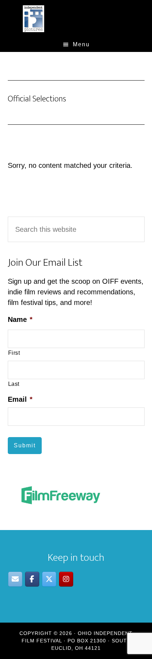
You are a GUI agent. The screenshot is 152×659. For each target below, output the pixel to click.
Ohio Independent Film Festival (76, 18)
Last (14, 384)
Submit (25, 445)
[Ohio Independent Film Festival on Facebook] (32, 579)
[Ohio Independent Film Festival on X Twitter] (49, 579)
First (14, 352)
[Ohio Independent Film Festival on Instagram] (66, 579)
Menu (81, 44)
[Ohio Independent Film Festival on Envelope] (15, 579)
